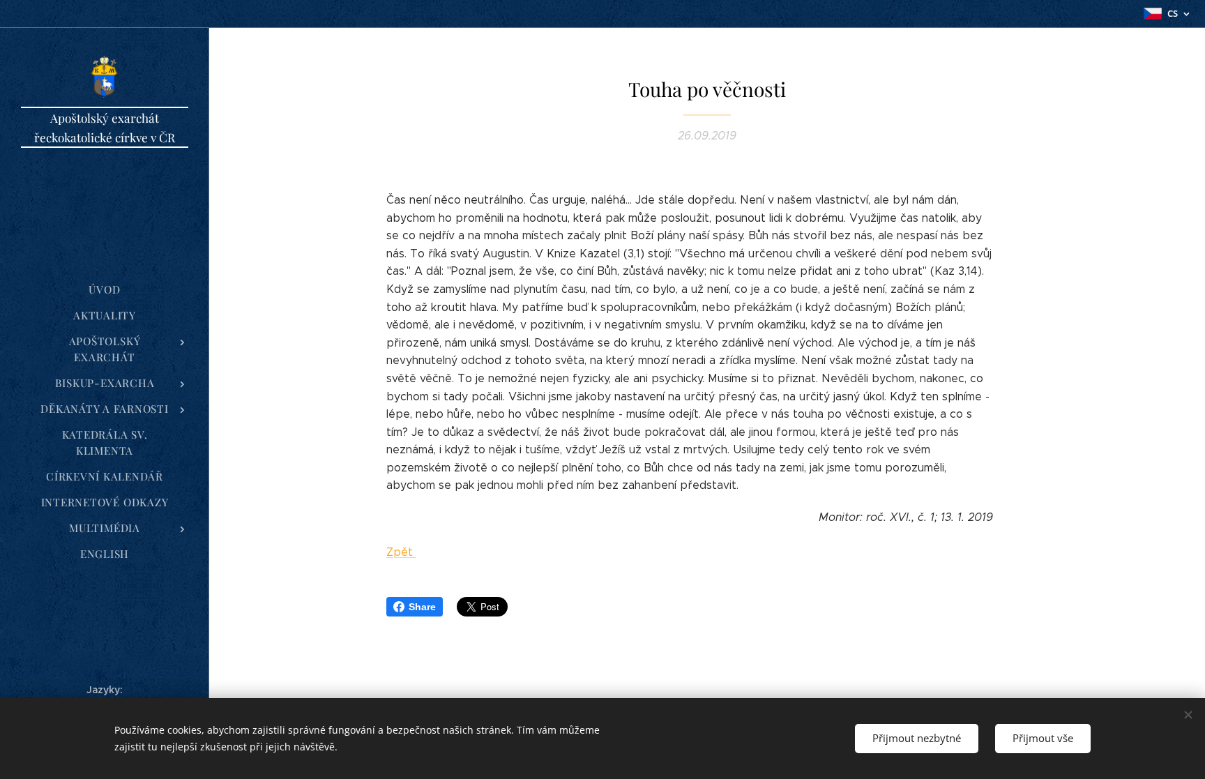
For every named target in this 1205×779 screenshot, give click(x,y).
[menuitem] (104, 290)
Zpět (401, 552)
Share (422, 606)
